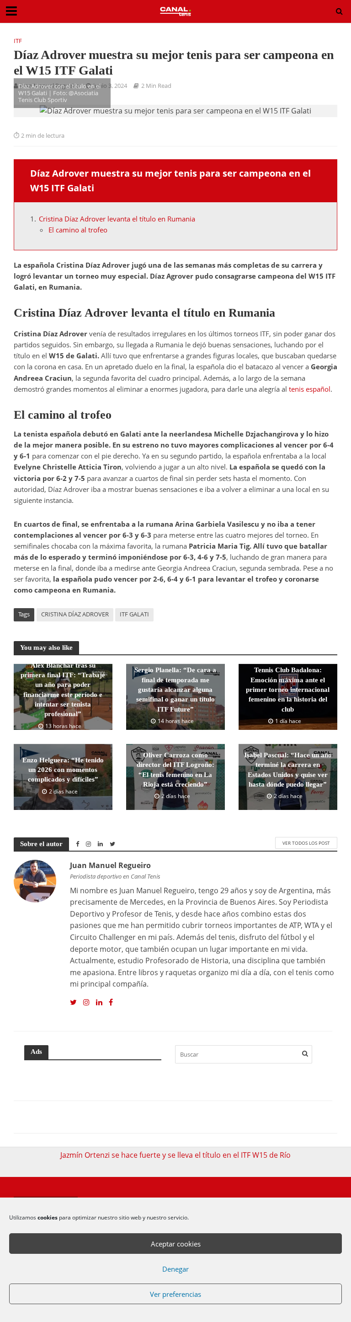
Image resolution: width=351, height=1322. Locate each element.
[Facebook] (111, 1003)
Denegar (175, 1268)
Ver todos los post (306, 843)
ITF (18, 41)
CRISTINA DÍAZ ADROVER (75, 614)
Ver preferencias (175, 1294)
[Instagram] (86, 1003)
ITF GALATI (134, 614)
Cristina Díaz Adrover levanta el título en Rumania (117, 218)
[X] (73, 1003)
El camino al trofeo (77, 229)
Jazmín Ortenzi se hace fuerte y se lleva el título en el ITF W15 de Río (175, 1155)
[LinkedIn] (99, 1003)
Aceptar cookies (176, 1243)
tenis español (309, 389)
